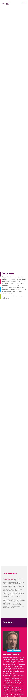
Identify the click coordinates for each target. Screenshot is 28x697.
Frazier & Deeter (9, 579)
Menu (23, 3)
